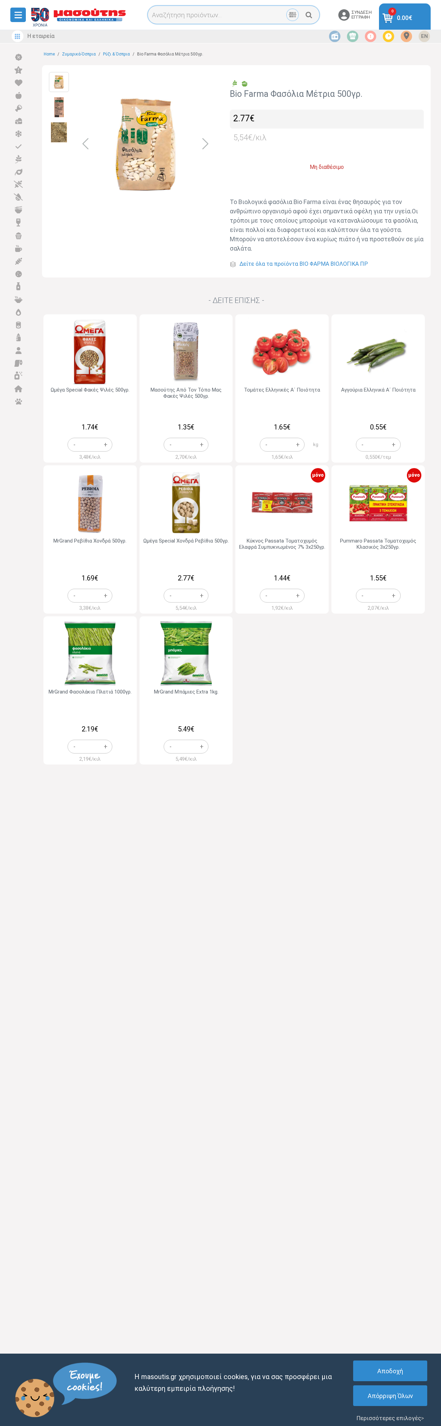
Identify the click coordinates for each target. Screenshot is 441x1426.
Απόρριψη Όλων (390, 1395)
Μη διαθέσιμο (327, 167)
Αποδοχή (390, 1371)
